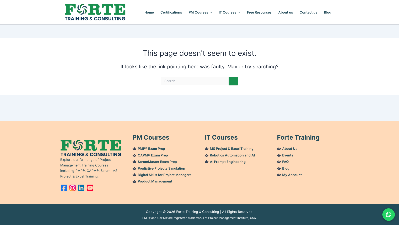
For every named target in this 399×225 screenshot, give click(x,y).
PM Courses (198, 12)
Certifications (171, 12)
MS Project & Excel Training (232, 148)
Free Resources (259, 12)
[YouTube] (90, 187)
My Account (292, 175)
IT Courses (227, 12)
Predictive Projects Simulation (161, 168)
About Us (289, 148)
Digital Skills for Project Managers (164, 175)
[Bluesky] (81, 187)
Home (149, 12)
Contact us (308, 12)
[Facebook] (64, 187)
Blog (327, 12)
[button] (210, 12)
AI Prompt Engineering (228, 162)
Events (287, 155)
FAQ (285, 162)
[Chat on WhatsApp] (388, 214)
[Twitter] (72, 188)
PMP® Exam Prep (151, 148)
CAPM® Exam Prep (153, 155)
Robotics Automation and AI (232, 155)
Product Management (155, 181)
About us (285, 12)
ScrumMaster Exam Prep (157, 162)
